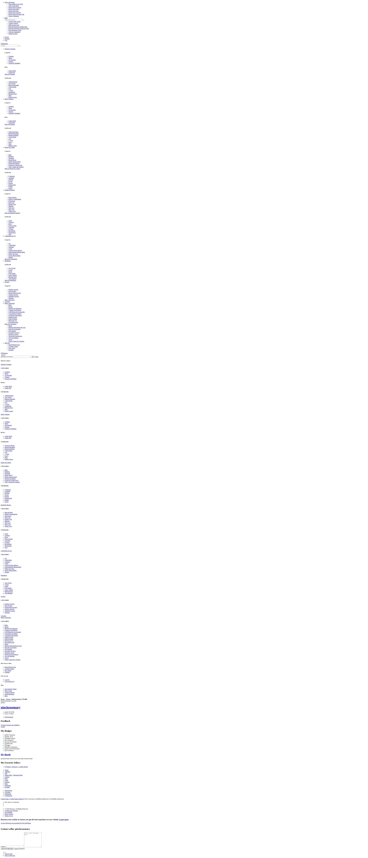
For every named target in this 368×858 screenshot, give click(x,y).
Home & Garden (10, 147)
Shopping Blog (18, 775)
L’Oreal (10, 229)
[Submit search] (23, 20)
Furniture (11, 158)
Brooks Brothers (13, 135)
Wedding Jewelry (13, 296)
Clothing (11, 56)
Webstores (8, 785)
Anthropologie (12, 82)
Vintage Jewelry (13, 295)
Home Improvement (14, 162)
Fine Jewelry (12, 291)
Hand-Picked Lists (14, 345)
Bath (9, 155)
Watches (11, 298)
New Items (11, 348)
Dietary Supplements (14, 199)
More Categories (10, 303)
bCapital (7, 787)
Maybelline (11, 231)
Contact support (13, 23)
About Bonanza (9, 694)
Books (10, 307)
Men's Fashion (9, 99)
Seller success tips (13, 25)
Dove (10, 224)
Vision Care (12, 211)
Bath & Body (12, 197)
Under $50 (11, 72)
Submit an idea (12, 33)
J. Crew (10, 90)
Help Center (8, 691)
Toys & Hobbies (13, 338)
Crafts (10, 249)
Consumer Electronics (15, 315)
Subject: (3, 846)
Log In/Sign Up (9, 681)
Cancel (16, 848)
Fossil (10, 272)
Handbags (8, 261)
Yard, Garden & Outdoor (16, 167)
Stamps (10, 257)
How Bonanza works (14, 30)
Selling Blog (8, 775)
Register (7, 38)
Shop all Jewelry (10, 300)
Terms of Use (9, 816)
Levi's (10, 142)
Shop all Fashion (10, 74)
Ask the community (14, 32)
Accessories (12, 60)
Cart (6, 40)
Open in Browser (10, 855)
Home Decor (12, 160)
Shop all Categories (10, 324)
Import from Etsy (13, 11)
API (6, 773)
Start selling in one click (15, 4)
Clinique (11, 222)
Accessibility (8, 812)
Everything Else (13, 322)
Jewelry (7, 282)
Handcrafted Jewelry (14, 293)
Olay (9, 234)
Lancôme (11, 227)
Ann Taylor (11, 83)
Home (3, 699)
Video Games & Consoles (16, 341)
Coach (10, 270)
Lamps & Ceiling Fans (15, 165)
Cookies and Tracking (11, 810)
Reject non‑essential (13, 823)
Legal (6, 780)
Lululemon (11, 92)
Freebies (11, 350)
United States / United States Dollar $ (12, 799)
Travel (10, 339)
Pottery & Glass (13, 254)
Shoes (10, 58)
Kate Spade (11, 273)
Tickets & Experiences (15, 336)
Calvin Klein (12, 87)
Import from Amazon (14, 7)
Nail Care (11, 208)
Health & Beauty (10, 190)
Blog (6, 696)
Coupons (7, 301)
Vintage (10, 61)
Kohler (10, 186)
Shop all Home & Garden (12, 168)
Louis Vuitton (12, 275)
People (8, 699)
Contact (7, 777)
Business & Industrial (14, 308)
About (6, 770)
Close (36, 357)
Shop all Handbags (10, 280)
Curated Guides (13, 346)
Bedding (11, 156)
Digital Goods (12, 317)
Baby (10, 305)
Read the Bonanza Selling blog (17, 27)
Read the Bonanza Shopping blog (18, 28)
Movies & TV (12, 320)
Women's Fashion (10, 49)
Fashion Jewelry (13, 289)
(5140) (10, 726)
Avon (10, 220)
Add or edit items (13, 6)
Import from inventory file (16, 14)
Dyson (10, 181)
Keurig (10, 183)
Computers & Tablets (14, 314)
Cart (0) (7, 680)
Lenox (10, 188)
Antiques (11, 247)
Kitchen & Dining (13, 163)
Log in (7, 37)
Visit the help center (14, 21)
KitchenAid (12, 185)
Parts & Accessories (14, 329)
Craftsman (11, 176)
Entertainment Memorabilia (16, 252)
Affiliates (7, 772)
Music (10, 326)
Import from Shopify (14, 13)
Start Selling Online (10, 689)
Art (9, 243)
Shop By (7, 343)
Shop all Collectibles (11, 259)
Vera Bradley (12, 278)
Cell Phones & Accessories (16, 312)
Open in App (8, 854)
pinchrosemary (10, 707)
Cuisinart (11, 178)
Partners (7, 782)
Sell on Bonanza (10, 2)
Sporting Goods (13, 334)
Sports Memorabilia (14, 255)
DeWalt (10, 179)
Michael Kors (12, 94)
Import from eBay (13, 9)
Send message (9, 717)
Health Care (12, 204)
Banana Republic (13, 85)
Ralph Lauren (12, 97)
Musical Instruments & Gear (16, 327)
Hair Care (11, 202)
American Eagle (13, 132)
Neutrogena (12, 232)
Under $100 (12, 71)
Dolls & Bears (12, 319)
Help (6, 18)
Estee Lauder (12, 225)
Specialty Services (13, 332)
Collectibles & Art (10, 236)
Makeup (10, 206)
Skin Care (11, 209)
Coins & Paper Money (15, 250)
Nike (9, 95)
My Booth (6, 754)
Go (33, 357)
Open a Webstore (13, 16)
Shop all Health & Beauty (12, 213)
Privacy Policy (9, 814)
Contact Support (9, 692)
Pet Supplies (12, 331)
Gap (9, 88)
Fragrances (11, 201)
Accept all (4, 823)
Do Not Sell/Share (25, 823)
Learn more (64, 820)
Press (6, 784)
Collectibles (12, 245)
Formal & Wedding (14, 63)
